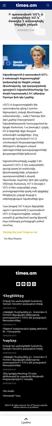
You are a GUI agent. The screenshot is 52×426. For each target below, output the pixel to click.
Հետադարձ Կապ (11, 395)
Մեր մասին (8, 390)
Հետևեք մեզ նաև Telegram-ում (20, 232)
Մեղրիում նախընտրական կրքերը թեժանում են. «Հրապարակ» (25, 330)
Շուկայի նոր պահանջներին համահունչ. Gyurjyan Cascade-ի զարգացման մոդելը (23, 302)
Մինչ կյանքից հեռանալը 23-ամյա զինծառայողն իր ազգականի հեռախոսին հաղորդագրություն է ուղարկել (23, 376)
